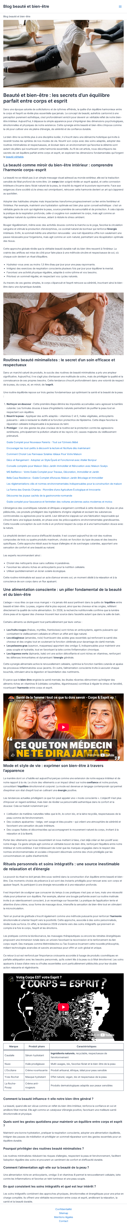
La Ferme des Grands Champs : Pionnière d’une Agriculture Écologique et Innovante (53, 489)
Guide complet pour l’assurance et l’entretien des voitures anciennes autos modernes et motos (59, 501)
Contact (63, 1221)
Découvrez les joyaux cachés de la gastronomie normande (39, 495)
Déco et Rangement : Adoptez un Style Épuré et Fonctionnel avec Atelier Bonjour (52, 460)
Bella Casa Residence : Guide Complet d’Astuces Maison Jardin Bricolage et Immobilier (55, 477)
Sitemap (63, 1213)
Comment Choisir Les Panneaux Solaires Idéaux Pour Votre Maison (44, 454)
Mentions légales (63, 1217)
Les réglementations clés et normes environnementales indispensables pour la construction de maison (64, 483)
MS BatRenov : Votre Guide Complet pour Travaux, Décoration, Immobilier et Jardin (53, 471)
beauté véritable (14, 156)
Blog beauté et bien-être (26, 6)
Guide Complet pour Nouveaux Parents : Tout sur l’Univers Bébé (42, 442)
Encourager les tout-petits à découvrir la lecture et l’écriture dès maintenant (48, 448)
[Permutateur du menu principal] (120, 6)
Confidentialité (63, 1209)
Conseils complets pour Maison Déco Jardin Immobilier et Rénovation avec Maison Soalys (57, 466)
